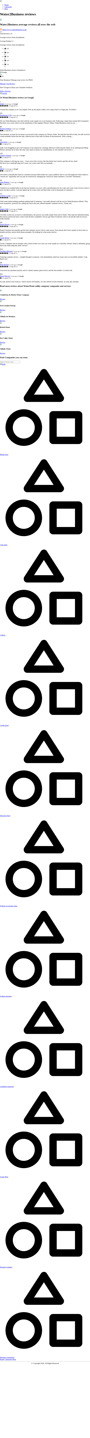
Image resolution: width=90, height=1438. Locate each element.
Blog (6, 9)
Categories (8, 7)
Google (4, 93)
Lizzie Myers (4, 238)
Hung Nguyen (5, 276)
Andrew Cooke (5, 196)
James (2, 104)
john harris (3, 142)
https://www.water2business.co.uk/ (14, 30)
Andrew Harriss (5, 155)
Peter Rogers (4, 265)
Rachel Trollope (5, 129)
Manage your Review (7, 84)
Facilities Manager (6, 251)
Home (6, 5)
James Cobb (4, 209)
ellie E (2, 169)
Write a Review (5, 91)
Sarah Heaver (4, 224)
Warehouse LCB (6, 115)
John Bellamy (5, 182)
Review (2, 299)
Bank (3, 364)
